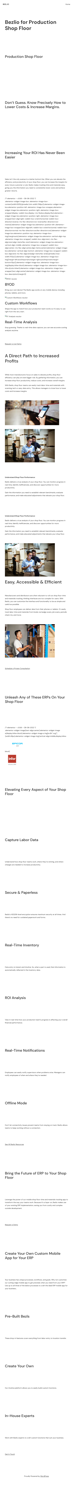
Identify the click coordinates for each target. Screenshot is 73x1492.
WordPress (44, 1476)
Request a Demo (11, 1225)
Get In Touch (10, 1454)
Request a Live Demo (13, 344)
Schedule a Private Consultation (17, 668)
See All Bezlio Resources (14, 1144)
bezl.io (6, 4)
